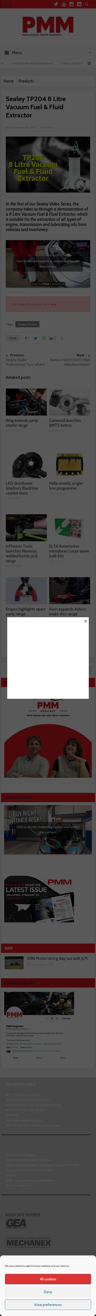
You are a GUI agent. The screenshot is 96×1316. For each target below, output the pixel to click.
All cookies (48, 1279)
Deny (48, 1292)
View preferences (48, 1305)
